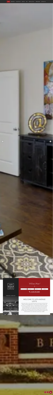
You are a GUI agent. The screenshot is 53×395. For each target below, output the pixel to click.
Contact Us (43, 1)
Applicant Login (8, 295)
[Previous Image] (3, 141)
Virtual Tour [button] (31, 1)
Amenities (13, 1)
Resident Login (13, 295)
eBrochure (38, 1)
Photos (23, 1)
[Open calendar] (26, 289)
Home (8, 1)
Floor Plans (18, 1)
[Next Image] (50, 141)
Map (26, 1)
